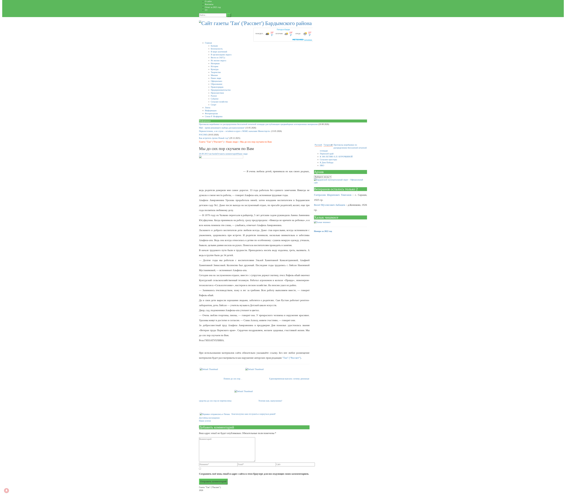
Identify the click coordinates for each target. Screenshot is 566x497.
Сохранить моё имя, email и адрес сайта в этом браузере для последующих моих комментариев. (254, 473)
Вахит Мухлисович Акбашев (329, 205)
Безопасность (217, 49)
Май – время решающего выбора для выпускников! (222, 128)
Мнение (214, 75)
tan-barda (213, 154)
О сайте (208, 1)
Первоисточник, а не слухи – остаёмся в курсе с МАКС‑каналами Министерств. (235, 131)
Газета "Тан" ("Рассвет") (211, 142)
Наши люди (216, 78)
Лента (207, 108)
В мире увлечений (219, 52)
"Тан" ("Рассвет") (291, 357)
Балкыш (214, 46)
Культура (214, 69)
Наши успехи (205, 421)
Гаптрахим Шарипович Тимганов (332, 195)
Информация (210, 110)
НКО (322, 165)
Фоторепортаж (211, 113)
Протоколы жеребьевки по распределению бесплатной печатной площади (343, 148)
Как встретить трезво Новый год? (214, 138)
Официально (216, 81)
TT (206, 10)
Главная (208, 43)
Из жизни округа (218, 60)
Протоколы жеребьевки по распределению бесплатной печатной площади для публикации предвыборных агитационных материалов (258, 124)
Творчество (216, 72)
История (214, 66)
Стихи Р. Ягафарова (213, 116)
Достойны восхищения (209, 418)
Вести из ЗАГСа (218, 58)
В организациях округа (221, 55)
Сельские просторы (328, 160)
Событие (214, 99)
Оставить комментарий (227, 154)
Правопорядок (217, 87)
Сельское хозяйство (219, 102)
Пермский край (327, 154)
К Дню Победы (326, 162)
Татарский (328, 145)
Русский (318, 145)
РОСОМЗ (203, 135)
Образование (216, 84)
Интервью (215, 63)
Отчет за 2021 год (213, 7)
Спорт (213, 105)
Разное (214, 96)
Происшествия (217, 93)
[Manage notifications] (6, 490)
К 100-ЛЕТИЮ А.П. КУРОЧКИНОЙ (336, 157)
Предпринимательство (221, 90)
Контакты (209, 4)
